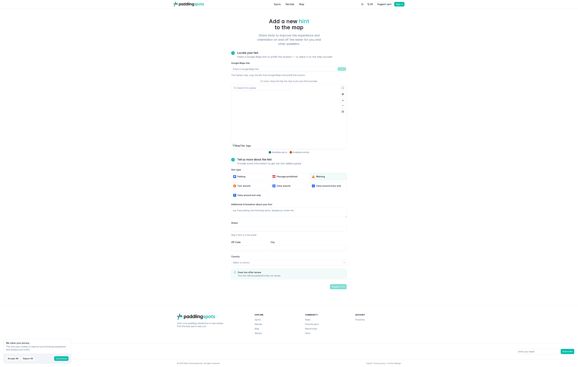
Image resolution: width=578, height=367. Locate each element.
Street (234, 223)
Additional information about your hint (251, 204)
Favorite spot (312, 324)
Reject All (28, 358)
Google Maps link (240, 63)
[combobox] (262, 88)
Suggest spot (384, 4)
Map (301, 4)
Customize (61, 358)
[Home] (188, 4)
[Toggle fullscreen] (342, 87)
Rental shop (311, 328)
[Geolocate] (342, 94)
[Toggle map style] (342, 111)
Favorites (360, 319)
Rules (307, 319)
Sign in (399, 4)
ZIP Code (236, 242)
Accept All (13, 358)
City (272, 242)
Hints (307, 333)
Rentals (290, 4)
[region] (289, 116)
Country (235, 256)
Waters (258, 333)
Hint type (236, 169)
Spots (277, 4)
